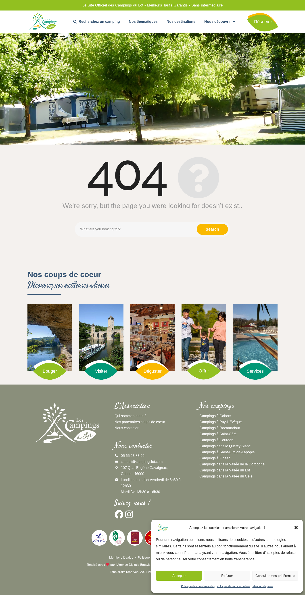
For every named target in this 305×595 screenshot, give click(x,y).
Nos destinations (181, 21)
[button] (296, 527)
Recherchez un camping (98, 21)
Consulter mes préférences (275, 576)
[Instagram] (129, 514)
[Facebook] (119, 514)
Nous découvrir (217, 21)
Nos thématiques (143, 21)
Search (212, 229)
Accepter (179, 576)
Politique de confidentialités (198, 586)
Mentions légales (263, 586)
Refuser (227, 576)
